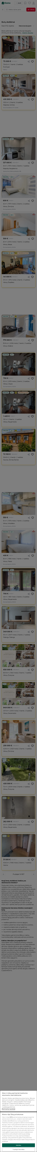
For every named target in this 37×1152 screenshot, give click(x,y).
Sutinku (18, 1145)
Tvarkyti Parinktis (18, 1149)
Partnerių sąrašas (8, 1109)
